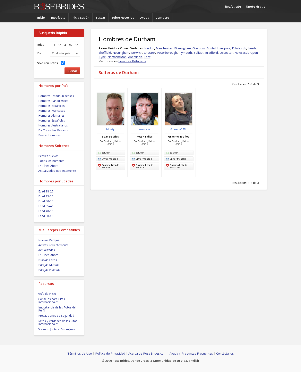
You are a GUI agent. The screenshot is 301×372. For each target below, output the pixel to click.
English (194, 361)
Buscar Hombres (49, 135)
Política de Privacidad (110, 353)
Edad (40, 44)
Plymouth (185, 52)
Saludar (106, 152)
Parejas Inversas (49, 270)
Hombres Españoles (51, 120)
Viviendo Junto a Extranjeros (57, 329)
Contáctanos (225, 353)
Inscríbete (58, 17)
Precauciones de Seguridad (56, 315)
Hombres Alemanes (51, 115)
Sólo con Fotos (48, 63)
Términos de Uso (79, 353)
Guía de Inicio (47, 294)
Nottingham (121, 52)
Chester (149, 52)
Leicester (226, 52)
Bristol (211, 48)
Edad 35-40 (45, 206)
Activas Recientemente (53, 245)
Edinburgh (239, 48)
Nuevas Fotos (47, 260)
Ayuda (144, 17)
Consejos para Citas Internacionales (51, 300)
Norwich (136, 52)
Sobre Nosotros (123, 17)
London (149, 48)
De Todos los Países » (53, 130)
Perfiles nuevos (48, 156)
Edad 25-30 (45, 196)
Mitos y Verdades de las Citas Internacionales (57, 322)
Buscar (100, 17)
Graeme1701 (178, 129)
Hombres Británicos (51, 106)
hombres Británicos (132, 61)
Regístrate (233, 6)
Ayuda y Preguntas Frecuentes (191, 353)
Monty (110, 129)
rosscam (144, 129)
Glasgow (198, 48)
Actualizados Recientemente (57, 171)
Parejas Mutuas (48, 265)
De (39, 53)
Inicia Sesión (80, 17)
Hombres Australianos (53, 125)
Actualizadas (46, 250)
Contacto (162, 17)
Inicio (41, 17)
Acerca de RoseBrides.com (147, 353)
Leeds (252, 48)
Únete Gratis (255, 6)
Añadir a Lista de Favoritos (110, 166)
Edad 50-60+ (46, 216)
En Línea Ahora (48, 166)
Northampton (117, 57)
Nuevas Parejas (48, 240)
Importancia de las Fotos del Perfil (57, 308)
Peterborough (167, 52)
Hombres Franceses (51, 111)
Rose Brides (59, 6)
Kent (147, 57)
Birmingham (182, 48)
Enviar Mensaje (110, 158)
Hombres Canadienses (53, 101)
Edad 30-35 (45, 201)
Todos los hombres (51, 161)
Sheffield (105, 52)
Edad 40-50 (45, 211)
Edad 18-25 (45, 191)
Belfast (199, 52)
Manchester (164, 48)
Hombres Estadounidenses (56, 96)
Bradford (211, 52)
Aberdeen (135, 57)
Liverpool (223, 48)
